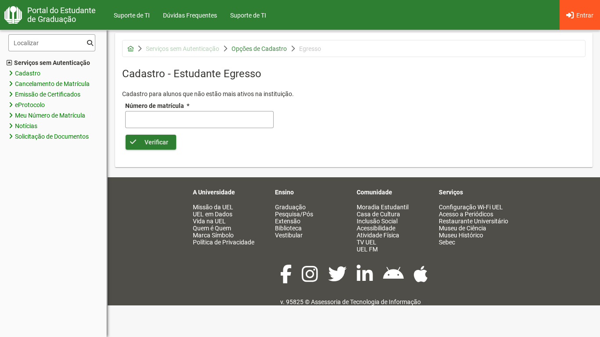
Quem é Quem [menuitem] (212, 228)
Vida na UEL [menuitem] (209, 221)
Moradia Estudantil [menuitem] (382, 207)
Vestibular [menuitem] (289, 235)
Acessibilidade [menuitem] (376, 228)
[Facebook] (286, 278)
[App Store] (421, 278)
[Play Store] (394, 278)
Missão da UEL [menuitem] (213, 207)
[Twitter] (338, 278)
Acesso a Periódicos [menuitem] (466, 214)
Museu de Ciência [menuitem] (462, 228)
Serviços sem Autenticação (52, 62)
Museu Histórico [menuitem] (461, 235)
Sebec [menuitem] (447, 242)
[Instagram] (310, 278)
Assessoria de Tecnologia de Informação (366, 301)
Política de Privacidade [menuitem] (223, 242)
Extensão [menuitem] (287, 221)
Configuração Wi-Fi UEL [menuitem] (471, 207)
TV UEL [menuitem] (366, 242)
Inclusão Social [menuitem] (377, 221)
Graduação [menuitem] (290, 207)
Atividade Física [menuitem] (378, 235)
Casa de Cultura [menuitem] (378, 214)
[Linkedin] (365, 278)
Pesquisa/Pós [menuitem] (294, 214)
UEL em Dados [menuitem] (212, 214)
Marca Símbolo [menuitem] (213, 235)
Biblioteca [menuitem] (288, 228)
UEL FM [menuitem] (367, 249)
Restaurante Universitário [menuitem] (473, 221)
